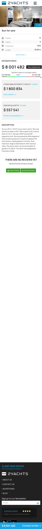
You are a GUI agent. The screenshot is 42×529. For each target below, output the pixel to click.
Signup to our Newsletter (14, 498)
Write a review (29, 170)
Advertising (8, 488)
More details (9, 94)
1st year (23, 105)
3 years (35, 84)
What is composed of (13, 115)
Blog (5, 493)
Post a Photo (14, 170)
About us (7, 479)
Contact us (8, 484)
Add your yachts (14, 466)
